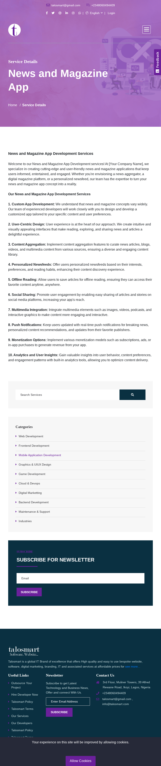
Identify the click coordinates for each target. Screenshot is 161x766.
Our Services (20, 716)
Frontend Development (34, 445)
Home (12, 105)
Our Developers (21, 723)
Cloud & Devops (29, 483)
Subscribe (59, 712)
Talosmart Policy (22, 701)
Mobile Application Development (40, 455)
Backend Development (34, 502)
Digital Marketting (30, 492)
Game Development (32, 474)
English (94, 13)
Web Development (31, 436)
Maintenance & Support (34, 511)
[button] (146, 29)
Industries (25, 521)
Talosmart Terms (22, 708)
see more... (132, 666)
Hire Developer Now (24, 694)
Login (111, 13)
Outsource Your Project (21, 685)
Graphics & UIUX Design (35, 464)
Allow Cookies (80, 761)
